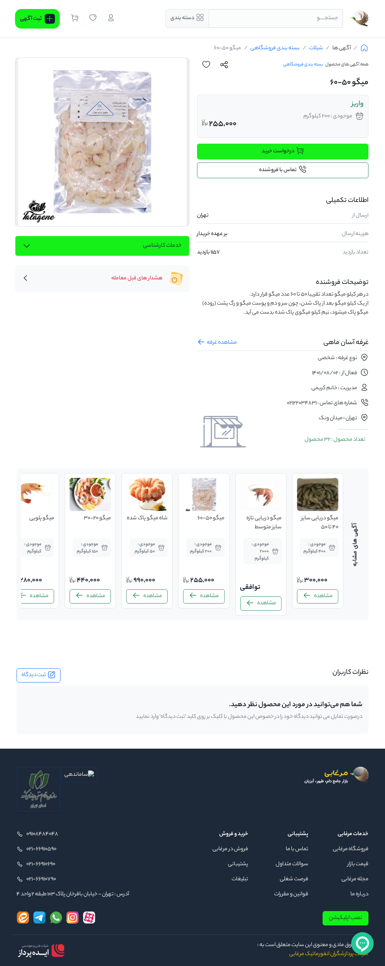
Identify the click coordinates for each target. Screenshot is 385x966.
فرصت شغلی (294, 879)
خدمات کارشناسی (162, 245)
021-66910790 (41, 879)
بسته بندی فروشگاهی (275, 48)
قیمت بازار (357, 864)
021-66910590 (41, 849)
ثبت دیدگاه (33, 675)
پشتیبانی (238, 864)
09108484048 (42, 834)
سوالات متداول (292, 864)
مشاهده (325, 596)
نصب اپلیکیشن (345, 918)
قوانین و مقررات (291, 894)
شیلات (316, 48)
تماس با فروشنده (278, 170)
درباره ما (359, 894)
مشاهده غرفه (222, 342)
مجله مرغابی (354, 879)
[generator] (41, 950)
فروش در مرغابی (230, 849)
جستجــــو (327, 18)
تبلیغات (240, 879)
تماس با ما (297, 849)
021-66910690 (40, 864)
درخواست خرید (278, 151)
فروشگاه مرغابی (350, 849)
